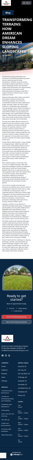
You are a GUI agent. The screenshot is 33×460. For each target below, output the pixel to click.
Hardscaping (5, 410)
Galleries (4, 370)
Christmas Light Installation (6, 430)
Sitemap (4, 381)
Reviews (4, 374)
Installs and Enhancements (5, 424)
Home (3, 366)
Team (3, 377)
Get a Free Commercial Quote (16, 322)
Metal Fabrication (6, 435)
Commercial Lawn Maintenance (6, 392)
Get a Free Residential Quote (16, 317)
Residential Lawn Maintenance (6, 405)
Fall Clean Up (5, 420)
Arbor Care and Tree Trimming (7, 415)
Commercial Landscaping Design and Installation (7, 399)
